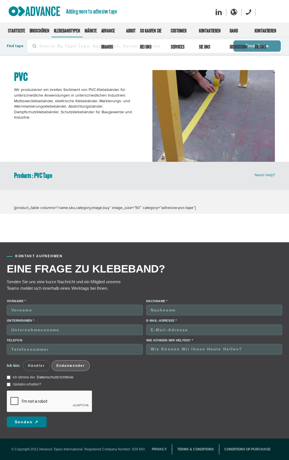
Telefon (14, 329)
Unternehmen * (20, 309)
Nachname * (156, 290)
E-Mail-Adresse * (161, 309)
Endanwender (70, 355)
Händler (36, 355)
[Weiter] (262, 110)
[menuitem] (16, 30)
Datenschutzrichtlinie (55, 366)
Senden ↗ (27, 411)
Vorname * (16, 290)
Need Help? (265, 164)
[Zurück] (165, 110)
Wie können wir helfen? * (169, 329)
